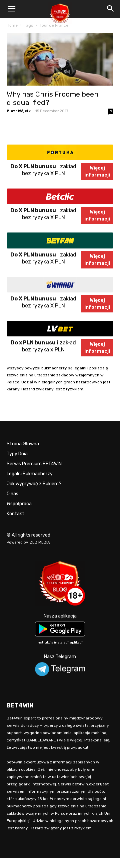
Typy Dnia (17, 454)
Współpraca (19, 504)
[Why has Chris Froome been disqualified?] (60, 59)
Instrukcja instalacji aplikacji (60, 642)
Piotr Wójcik (19, 111)
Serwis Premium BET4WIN (34, 464)
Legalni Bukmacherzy (30, 474)
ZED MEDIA (40, 542)
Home (12, 25)
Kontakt (15, 514)
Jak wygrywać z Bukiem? (34, 484)
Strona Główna (23, 444)
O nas (12, 494)
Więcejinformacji (97, 171)
